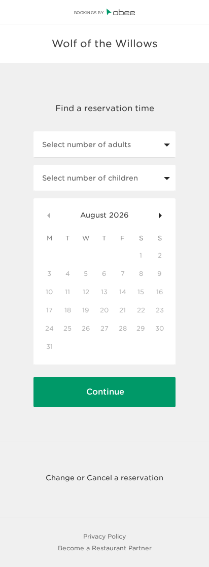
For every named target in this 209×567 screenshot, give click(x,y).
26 (86, 328)
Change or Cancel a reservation (104, 478)
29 (140, 328)
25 (67, 328)
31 (49, 346)
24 (49, 328)
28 (123, 328)
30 (159, 328)
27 (104, 328)
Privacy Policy (104, 536)
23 (160, 310)
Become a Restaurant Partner (105, 548)
